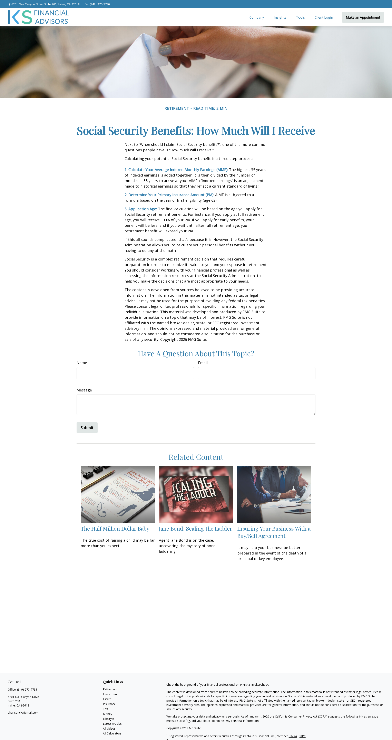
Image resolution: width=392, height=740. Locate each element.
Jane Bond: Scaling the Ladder (195, 528)
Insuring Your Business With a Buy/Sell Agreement (274, 532)
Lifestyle (108, 719)
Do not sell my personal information (235, 721)
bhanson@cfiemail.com (23, 712)
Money (107, 714)
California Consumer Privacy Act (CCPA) (301, 716)
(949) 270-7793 (27, 689)
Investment (110, 694)
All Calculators (112, 733)
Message (84, 390)
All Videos (109, 728)
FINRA (293, 736)
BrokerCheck (259, 684)
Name (82, 362)
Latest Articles (112, 723)
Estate (107, 699)
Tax (105, 709)
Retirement (110, 689)
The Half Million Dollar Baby (115, 528)
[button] (257, 17)
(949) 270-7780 (100, 4)
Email (203, 362)
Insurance (109, 704)
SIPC (303, 736)
